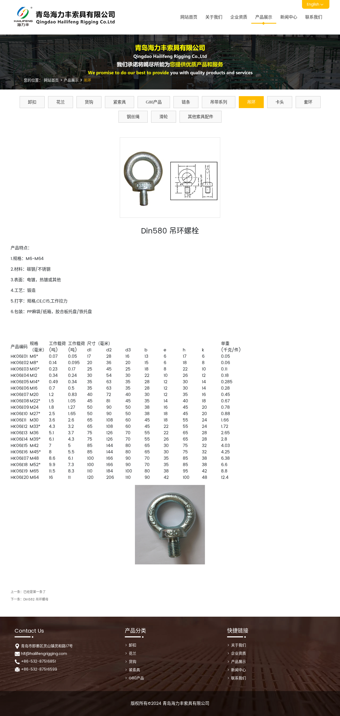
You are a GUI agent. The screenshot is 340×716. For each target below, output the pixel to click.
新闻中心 (288, 17)
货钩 (89, 102)
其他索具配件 (200, 116)
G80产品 (154, 102)
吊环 (87, 80)
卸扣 (32, 102)
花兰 (60, 102)
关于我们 (213, 17)
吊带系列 (218, 102)
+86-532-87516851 (38, 661)
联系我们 (313, 17)
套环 (308, 102)
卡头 (279, 102)
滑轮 (163, 116)
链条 (186, 102)
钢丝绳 (133, 116)
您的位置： (33, 80)
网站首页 (188, 17)
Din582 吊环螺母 (35, 599)
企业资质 (238, 17)
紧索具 (119, 102)
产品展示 (263, 17)
